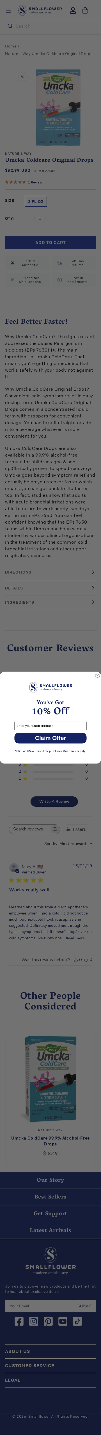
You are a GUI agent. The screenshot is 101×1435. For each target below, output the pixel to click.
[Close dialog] (97, 675)
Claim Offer (50, 738)
